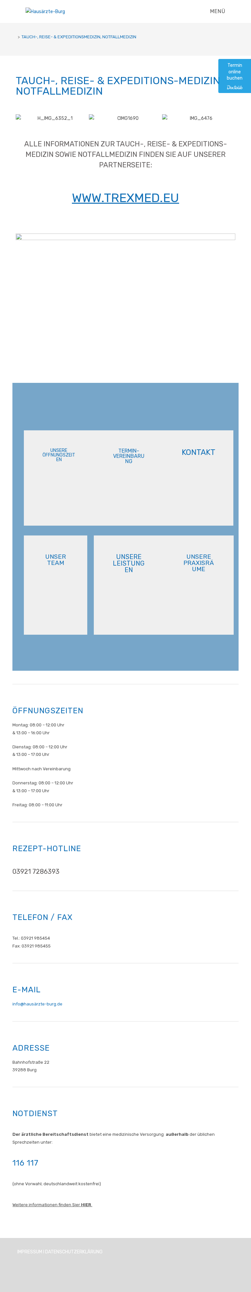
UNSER (55, 559)
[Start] (14, 36)
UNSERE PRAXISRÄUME (198, 563)
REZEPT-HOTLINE (46, 848)
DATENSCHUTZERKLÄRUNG (74, 1252)
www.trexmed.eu (125, 197)
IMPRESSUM (29, 1252)
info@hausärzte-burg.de (37, 1004)
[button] (22, 118)
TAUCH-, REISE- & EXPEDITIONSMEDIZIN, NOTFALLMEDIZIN (79, 36)
